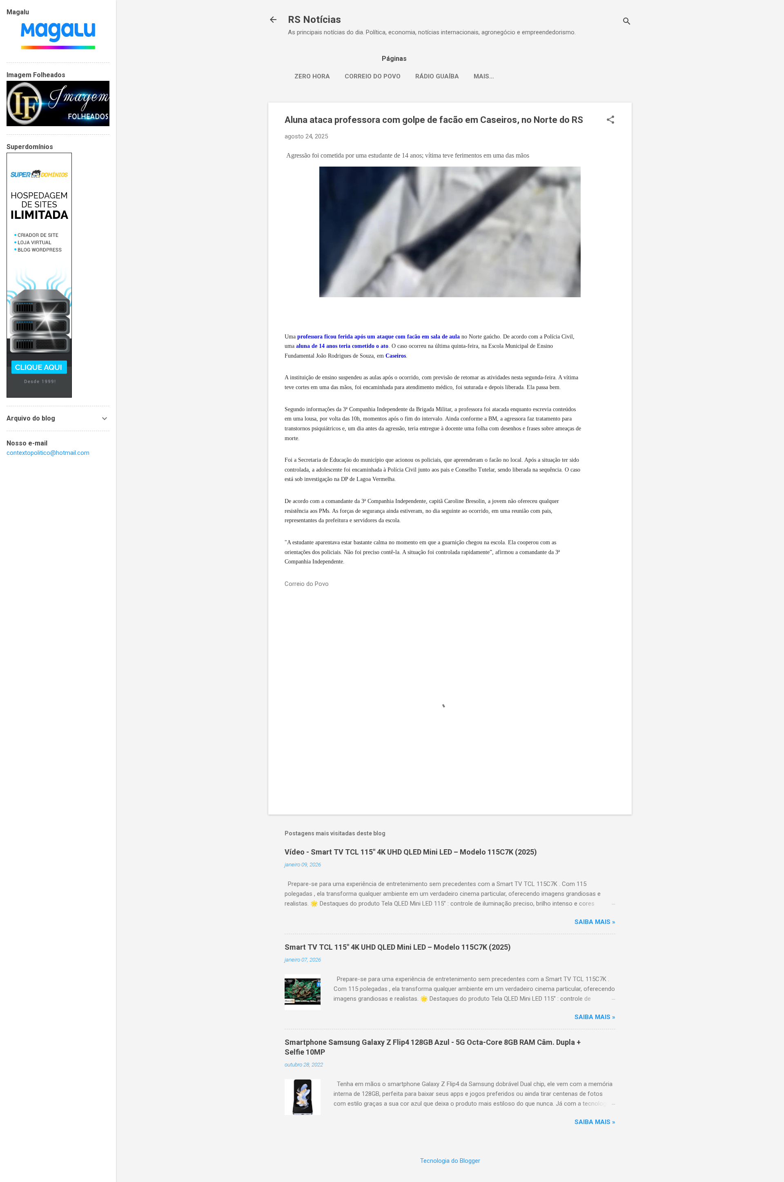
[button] (610, 120)
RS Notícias (314, 19)
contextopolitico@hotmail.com (48, 452)
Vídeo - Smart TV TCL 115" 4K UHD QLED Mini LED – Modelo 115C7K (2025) (411, 852)
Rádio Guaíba (437, 76)
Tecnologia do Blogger (450, 1160)
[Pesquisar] (627, 22)
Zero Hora (312, 76)
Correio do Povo (373, 76)
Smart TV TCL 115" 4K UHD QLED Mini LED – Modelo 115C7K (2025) (398, 947)
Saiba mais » (595, 922)
